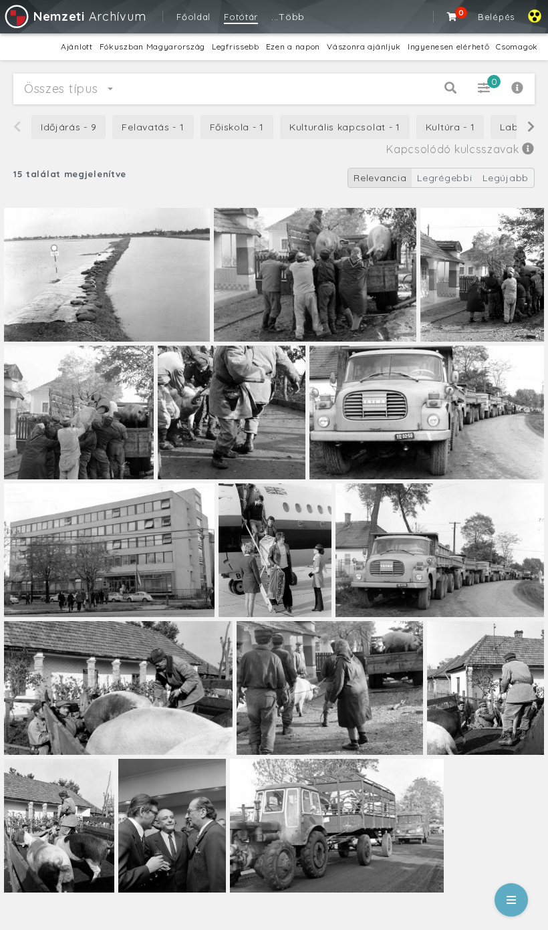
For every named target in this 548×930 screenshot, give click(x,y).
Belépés (496, 16)
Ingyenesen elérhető (448, 46)
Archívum (89, 16)
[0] (452, 16)
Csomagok (517, 46)
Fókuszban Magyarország (152, 46)
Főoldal (193, 16)
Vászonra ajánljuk (364, 46)
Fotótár (241, 16)
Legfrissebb (235, 46)
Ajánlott (77, 46)
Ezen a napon (293, 46)
